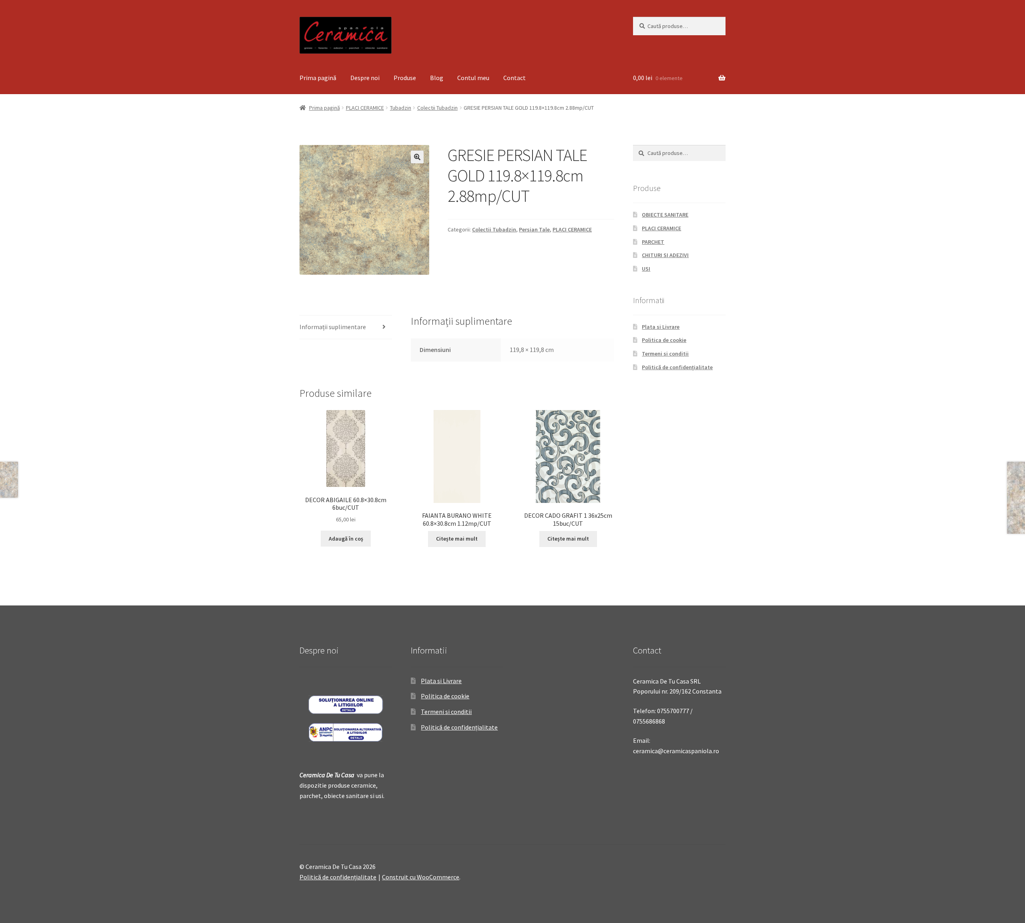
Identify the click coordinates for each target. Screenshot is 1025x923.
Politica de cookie (664, 340)
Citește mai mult (457, 538)
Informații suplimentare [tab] (332, 327)
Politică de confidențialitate (677, 367)
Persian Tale (534, 229)
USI (646, 268)
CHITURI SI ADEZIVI (665, 255)
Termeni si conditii (665, 353)
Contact (514, 78)
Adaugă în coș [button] (346, 538)
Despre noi (365, 78)
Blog (436, 78)
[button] (417, 157)
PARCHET (653, 241)
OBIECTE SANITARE (665, 214)
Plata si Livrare (660, 326)
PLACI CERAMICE (365, 107)
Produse (405, 78)
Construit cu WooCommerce (420, 877)
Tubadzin (400, 107)
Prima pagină (317, 78)
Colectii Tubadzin (437, 107)
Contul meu (473, 78)
